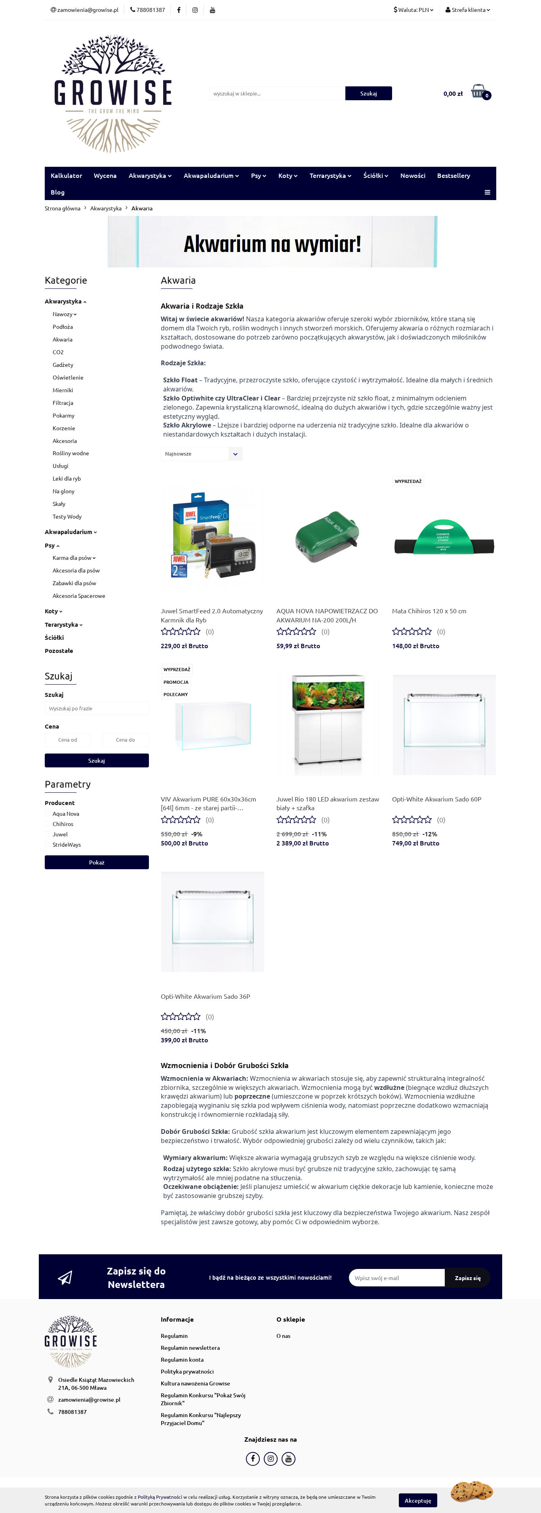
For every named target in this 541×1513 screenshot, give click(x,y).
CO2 (58, 351)
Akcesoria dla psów (76, 570)
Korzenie (64, 427)
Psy (50, 545)
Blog (58, 191)
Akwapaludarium (69, 532)
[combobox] (202, 454)
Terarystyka (62, 624)
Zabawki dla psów (74, 582)
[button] (177, 1319)
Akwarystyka (64, 301)
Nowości (412, 175)
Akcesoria (65, 440)
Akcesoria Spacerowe (79, 595)
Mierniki (63, 389)
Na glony (63, 490)
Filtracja (63, 402)
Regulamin (174, 1335)
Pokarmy (63, 415)
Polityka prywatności (187, 1371)
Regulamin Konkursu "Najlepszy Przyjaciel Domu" (201, 1419)
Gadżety (63, 364)
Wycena (105, 175)
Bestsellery (453, 175)
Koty (52, 611)
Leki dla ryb (67, 478)
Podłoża (63, 326)
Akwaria (62, 339)
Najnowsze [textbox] (178, 453)
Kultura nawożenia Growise (195, 1383)
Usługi (61, 465)
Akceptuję (418, 1500)
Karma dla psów (73, 557)
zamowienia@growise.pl (89, 1399)
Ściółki (54, 637)
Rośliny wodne (71, 452)
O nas (283, 1335)
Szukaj (96, 760)
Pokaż (97, 862)
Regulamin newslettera (190, 1347)
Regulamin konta (182, 1359)
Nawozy (63, 313)
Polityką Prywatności (160, 1497)
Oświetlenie (68, 377)
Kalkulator (66, 175)
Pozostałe (59, 650)
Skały (59, 503)
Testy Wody (67, 516)
